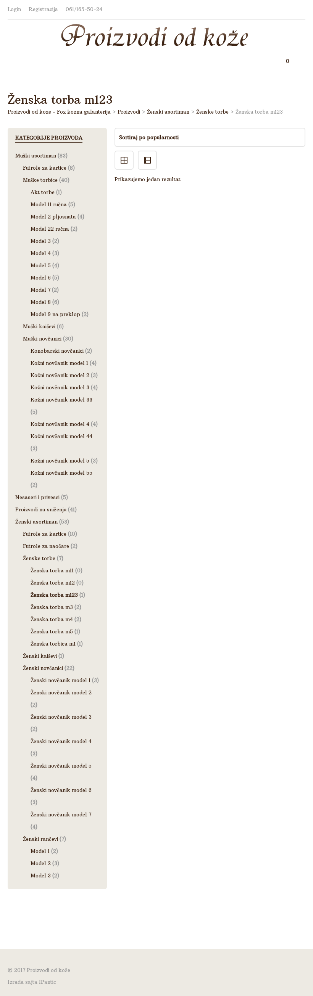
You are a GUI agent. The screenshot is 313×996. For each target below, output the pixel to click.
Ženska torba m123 (54, 595)
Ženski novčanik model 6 (61, 790)
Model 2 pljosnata (53, 217)
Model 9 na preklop (55, 314)
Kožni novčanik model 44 (61, 436)
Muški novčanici (42, 339)
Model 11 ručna (49, 204)
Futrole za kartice (44, 168)
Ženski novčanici (43, 668)
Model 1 (40, 851)
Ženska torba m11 (52, 570)
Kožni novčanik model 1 (59, 363)
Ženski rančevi (40, 839)
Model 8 (41, 302)
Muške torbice (40, 180)
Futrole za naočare (46, 546)
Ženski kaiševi (40, 656)
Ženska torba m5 (52, 631)
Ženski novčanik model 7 (61, 814)
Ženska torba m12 (53, 583)
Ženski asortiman (36, 522)
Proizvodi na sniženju (40, 509)
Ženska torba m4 (52, 619)
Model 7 (40, 290)
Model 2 (41, 863)
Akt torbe (43, 192)
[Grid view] (126, 153)
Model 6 (41, 278)
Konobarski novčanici (57, 351)
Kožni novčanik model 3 (60, 387)
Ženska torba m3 (52, 607)
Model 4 (41, 253)
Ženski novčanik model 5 (61, 766)
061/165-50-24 (84, 9)
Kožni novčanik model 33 (61, 400)
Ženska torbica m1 (53, 644)
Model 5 (41, 265)
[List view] (148, 153)
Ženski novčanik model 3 (61, 717)
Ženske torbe (39, 558)
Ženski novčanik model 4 (61, 741)
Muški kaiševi (39, 326)
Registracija (43, 9)
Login (14, 9)
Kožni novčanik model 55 (61, 473)
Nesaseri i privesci (37, 497)
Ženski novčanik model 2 (61, 692)
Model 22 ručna (50, 229)
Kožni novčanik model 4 (60, 424)
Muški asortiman (35, 156)
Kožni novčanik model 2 (60, 375)
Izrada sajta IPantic (32, 982)
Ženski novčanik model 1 (60, 680)
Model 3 (41, 241)
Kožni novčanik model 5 (60, 461)
